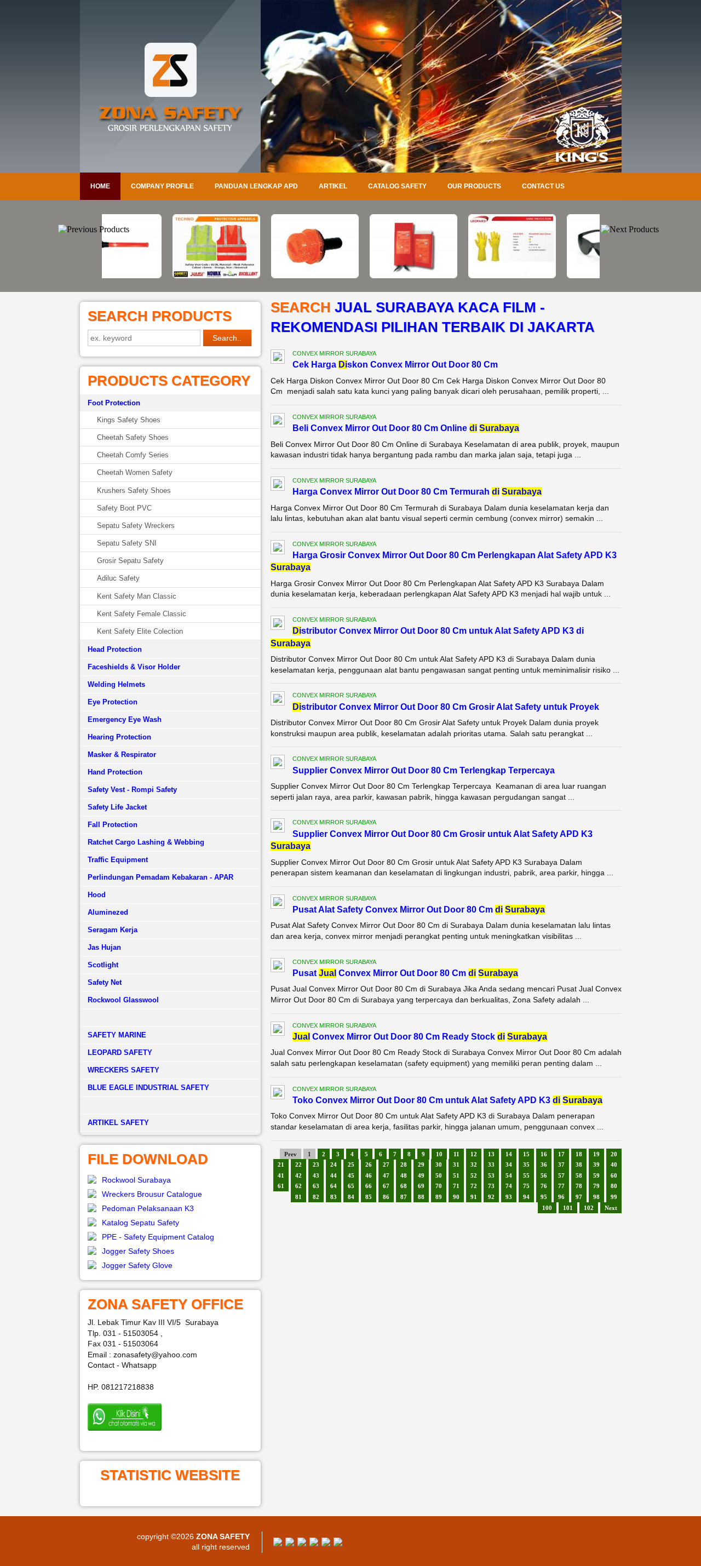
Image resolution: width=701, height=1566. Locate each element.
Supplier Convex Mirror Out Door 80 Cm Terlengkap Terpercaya (423, 770)
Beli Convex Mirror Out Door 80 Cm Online (405, 428)
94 (526, 1197)
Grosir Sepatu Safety (130, 561)
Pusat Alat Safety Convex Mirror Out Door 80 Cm (418, 909)
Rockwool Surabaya (136, 1179)
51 (456, 1175)
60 (614, 1175)
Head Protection (115, 649)
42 (298, 1175)
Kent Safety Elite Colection (140, 631)
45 (351, 1175)
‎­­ (170, 1105)
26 (368, 1164)
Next (611, 1207)
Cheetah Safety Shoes (133, 437)
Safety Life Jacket (117, 807)
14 (508, 1154)
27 (386, 1164)
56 (544, 1175)
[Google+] (301, 1543)
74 (508, 1186)
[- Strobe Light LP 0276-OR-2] (252, 275)
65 (351, 1186)
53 (491, 1175)
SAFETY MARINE (117, 1035)
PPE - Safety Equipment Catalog (158, 1236)
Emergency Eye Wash (125, 719)
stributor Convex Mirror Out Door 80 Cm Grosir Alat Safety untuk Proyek (445, 707)
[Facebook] (277, 1543)
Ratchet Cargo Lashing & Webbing (146, 842)
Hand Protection (115, 772)
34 (508, 1164)
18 (579, 1154)
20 (614, 1154)
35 (526, 1164)
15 (526, 1154)
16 (544, 1154)
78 (579, 1186)
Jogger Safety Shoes (138, 1251)
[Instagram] (325, 1543)
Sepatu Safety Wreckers (136, 525)
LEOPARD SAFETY (120, 1052)
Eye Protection (112, 702)
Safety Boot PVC (124, 508)
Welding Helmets (116, 684)
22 (298, 1164)
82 (316, 1197)
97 (579, 1197)
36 (544, 1164)
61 (281, 1186)
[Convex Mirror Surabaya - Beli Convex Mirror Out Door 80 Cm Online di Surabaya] (277, 421)
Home (100, 186)
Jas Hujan (104, 947)
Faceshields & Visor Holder (134, 667)
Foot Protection (114, 403)
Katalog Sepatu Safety (140, 1222)
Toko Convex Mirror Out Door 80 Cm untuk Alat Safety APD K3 (447, 1100)
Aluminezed (108, 912)
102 (589, 1207)
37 (561, 1164)
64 (333, 1186)
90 (456, 1197)
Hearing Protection (119, 737)
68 (403, 1186)
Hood (97, 895)
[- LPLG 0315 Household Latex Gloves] (449, 275)
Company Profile (162, 186)
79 (596, 1186)
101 (568, 1207)
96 (561, 1197)
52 (473, 1175)
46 (368, 1175)
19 (596, 1154)
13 (491, 1154)
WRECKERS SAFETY (123, 1070)
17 (561, 1154)
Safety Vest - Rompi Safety (132, 789)
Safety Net (105, 982)
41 (281, 1175)
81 (298, 1197)
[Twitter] (289, 1543)
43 (316, 1175)
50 (438, 1175)
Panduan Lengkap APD (256, 186)
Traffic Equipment (118, 860)
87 (403, 1197)
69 (421, 1186)
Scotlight (103, 965)
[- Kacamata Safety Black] (547, 275)
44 (333, 1175)
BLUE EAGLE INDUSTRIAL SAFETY (148, 1087)
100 (547, 1207)
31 (456, 1164)
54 (508, 1175)
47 (386, 1175)
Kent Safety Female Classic (141, 614)
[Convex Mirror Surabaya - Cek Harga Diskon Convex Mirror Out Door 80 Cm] (277, 358)
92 (491, 1197)
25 (351, 1164)
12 (473, 1154)
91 (473, 1197)
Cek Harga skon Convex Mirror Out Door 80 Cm (395, 364)
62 (298, 1186)
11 (456, 1154)
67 (386, 1186)
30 (438, 1164)
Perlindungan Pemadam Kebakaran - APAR (160, 877)
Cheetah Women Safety (135, 472)
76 (544, 1186)
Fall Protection (112, 825)
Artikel (333, 186)
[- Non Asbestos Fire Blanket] (350, 275)
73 (491, 1186)
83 (333, 1197)
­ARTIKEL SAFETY (118, 1122)
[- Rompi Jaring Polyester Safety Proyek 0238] (153, 275)
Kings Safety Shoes (128, 420)
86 (386, 1197)
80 (614, 1186)
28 (403, 1164)
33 (491, 1164)
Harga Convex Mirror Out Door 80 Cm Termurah (417, 491)
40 (614, 1164)
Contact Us (543, 186)
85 (368, 1197)
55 (526, 1175)
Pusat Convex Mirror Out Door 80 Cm (405, 973)
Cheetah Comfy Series (133, 455)
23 (316, 1164)
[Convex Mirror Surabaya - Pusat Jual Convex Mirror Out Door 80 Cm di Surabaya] (277, 966)
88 (421, 1197)
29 (421, 1164)
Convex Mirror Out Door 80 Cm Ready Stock (419, 1036)
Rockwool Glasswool (123, 1000)
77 (561, 1186)
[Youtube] (313, 1543)
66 (368, 1186)
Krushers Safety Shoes (134, 490)
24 (333, 1164)
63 (316, 1186)
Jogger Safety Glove (137, 1265)
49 (421, 1175)
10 (439, 1154)
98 (596, 1197)
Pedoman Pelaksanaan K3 (148, 1208)
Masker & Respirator (122, 754)
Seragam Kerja (112, 930)
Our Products (474, 186)
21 (281, 1164)
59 (596, 1175)
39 (596, 1164)
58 (579, 1175)
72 (473, 1186)
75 (526, 1186)
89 (438, 1197)
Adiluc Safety (118, 578)
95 (544, 1197)
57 (561, 1175)
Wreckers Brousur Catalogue (152, 1194)
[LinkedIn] (338, 1543)
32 (473, 1164)
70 (438, 1186)
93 (508, 1197)
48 (403, 1175)
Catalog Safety (397, 186)
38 (579, 1164)
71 (456, 1186)
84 (351, 1197)
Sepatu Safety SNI (127, 543)
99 (614, 1197)
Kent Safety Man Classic (136, 596)
